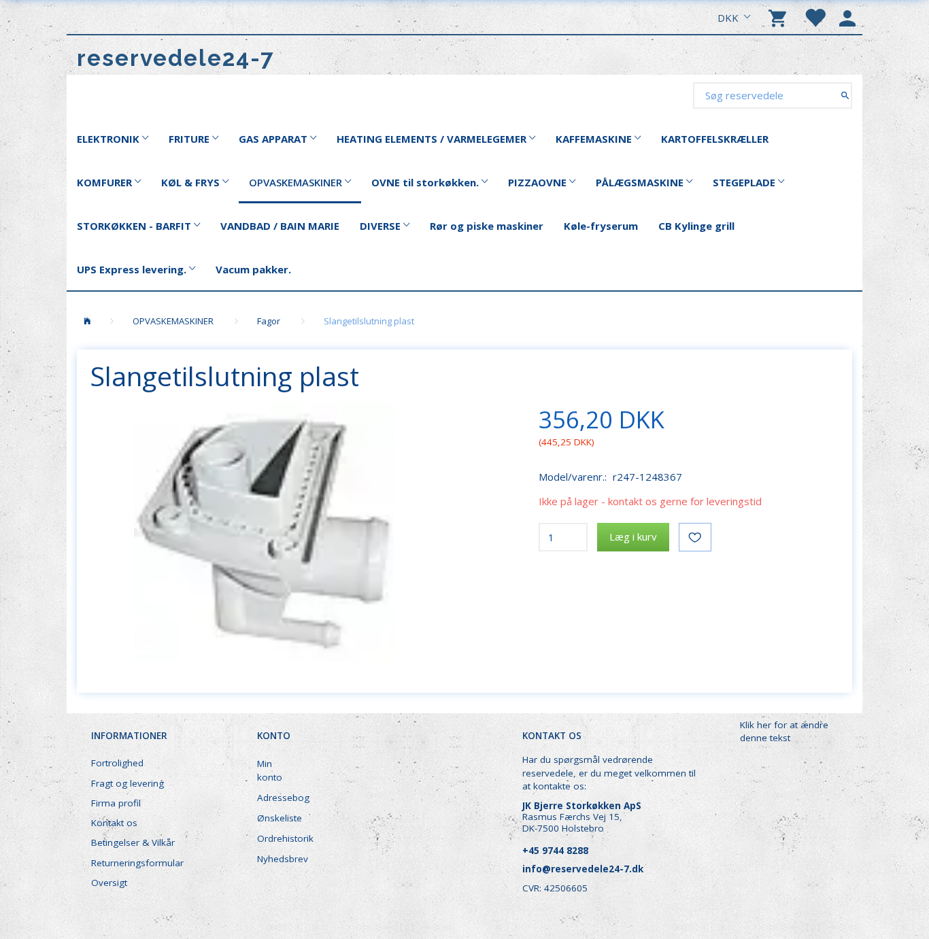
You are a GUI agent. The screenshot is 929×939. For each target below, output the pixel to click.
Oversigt (109, 882)
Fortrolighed (117, 763)
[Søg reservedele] (845, 95)
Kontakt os (114, 823)
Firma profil (116, 803)
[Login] (847, 17)
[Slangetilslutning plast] (263, 532)
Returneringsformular (137, 863)
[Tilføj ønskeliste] (695, 537)
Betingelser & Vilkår (133, 842)
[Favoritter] (814, 17)
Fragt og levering (127, 783)
